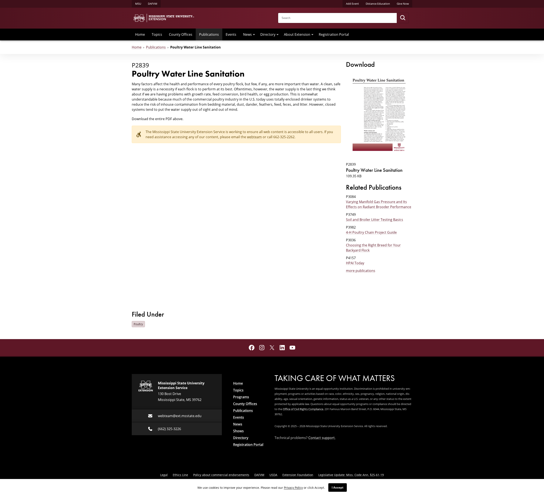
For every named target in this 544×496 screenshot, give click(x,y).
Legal (164, 475)
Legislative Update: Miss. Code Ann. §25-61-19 (351, 475)
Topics (157, 34)
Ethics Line (180, 475)
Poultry (138, 324)
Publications (209, 34)
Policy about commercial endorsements (221, 475)
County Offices (180, 34)
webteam (254, 137)
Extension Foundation (297, 475)
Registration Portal (334, 34)
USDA (273, 475)
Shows (238, 431)
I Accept (337, 487)
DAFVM (152, 4)
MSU (138, 4)
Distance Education (378, 4)
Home (140, 34)
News (247, 34)
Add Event (352, 4)
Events (231, 34)
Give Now (403, 4)
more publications (360, 270)
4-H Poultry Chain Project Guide (371, 232)
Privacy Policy (293, 488)
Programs (241, 397)
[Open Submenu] (254, 34)
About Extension (297, 34)
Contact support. (322, 437)
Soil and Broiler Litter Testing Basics (374, 219)
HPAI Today (355, 263)
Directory (267, 34)
